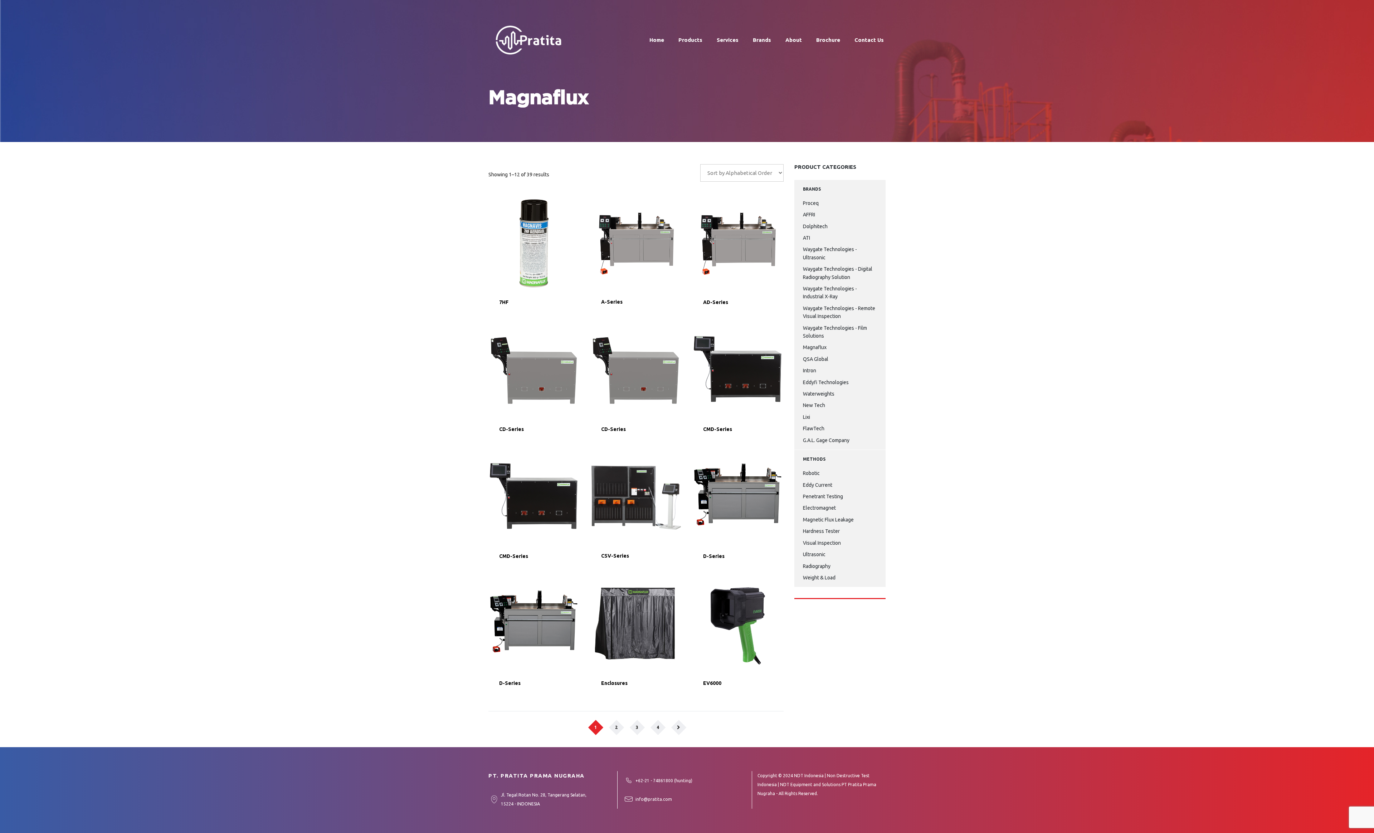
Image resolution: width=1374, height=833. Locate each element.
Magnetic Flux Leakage (828, 520)
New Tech (814, 405)
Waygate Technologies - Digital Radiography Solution (837, 273)
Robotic (811, 473)
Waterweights (818, 394)
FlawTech (813, 428)
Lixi (806, 417)
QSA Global (815, 359)
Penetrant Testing (823, 496)
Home (656, 40)
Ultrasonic (814, 554)
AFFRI (809, 214)
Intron (809, 370)
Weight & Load (819, 577)
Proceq (811, 203)
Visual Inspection (822, 543)
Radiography (816, 566)
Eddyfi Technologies (826, 382)
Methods (814, 459)
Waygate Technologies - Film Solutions (835, 332)
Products (690, 40)
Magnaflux (815, 347)
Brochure (828, 40)
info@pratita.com (653, 799)
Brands (762, 40)
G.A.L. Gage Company (826, 440)
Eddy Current (817, 485)
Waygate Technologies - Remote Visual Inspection (839, 312)
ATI (806, 238)
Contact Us (869, 40)
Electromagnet (819, 508)
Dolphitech (815, 226)
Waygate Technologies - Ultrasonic (830, 253)
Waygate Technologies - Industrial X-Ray (830, 292)
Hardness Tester (821, 531)
